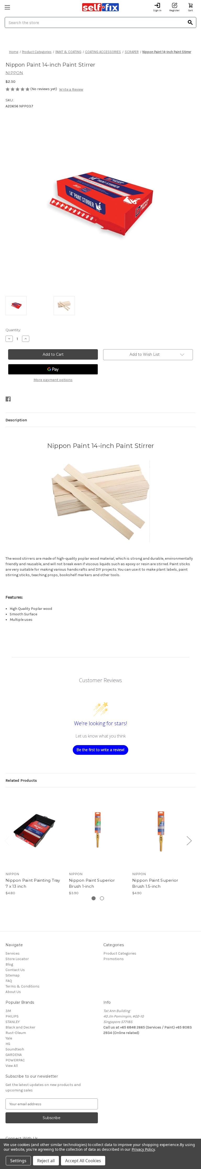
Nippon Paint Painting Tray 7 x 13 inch (32, 883)
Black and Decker (20, 1027)
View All (11, 1065)
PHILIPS (12, 1016)
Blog (9, 964)
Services (12, 953)
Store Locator (17, 959)
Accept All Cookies (83, 1161)
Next (189, 841)
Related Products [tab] (21, 780)
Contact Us (15, 970)
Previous (7, 841)
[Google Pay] (53, 369)
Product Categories (119, 953)
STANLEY (12, 1022)
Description (16, 420)
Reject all (46, 1161)
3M (8, 1011)
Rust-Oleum (15, 1033)
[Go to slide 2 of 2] (102, 898)
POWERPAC (15, 1060)
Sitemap (12, 975)
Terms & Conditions (22, 986)
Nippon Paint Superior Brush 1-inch (92, 883)
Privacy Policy (143, 1149)
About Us (13, 992)
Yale (8, 1038)
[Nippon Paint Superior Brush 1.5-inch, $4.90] (161, 831)
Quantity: (13, 330)
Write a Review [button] (71, 89)
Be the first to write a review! (100, 749)
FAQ (8, 981)
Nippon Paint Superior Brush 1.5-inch (155, 883)
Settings (18, 1161)
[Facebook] (8, 399)
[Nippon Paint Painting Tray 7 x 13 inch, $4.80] (34, 831)
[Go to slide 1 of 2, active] (94, 898)
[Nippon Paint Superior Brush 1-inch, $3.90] (98, 831)
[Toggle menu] (7, 7)
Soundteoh (14, 1049)
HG (7, 1044)
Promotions (113, 959)
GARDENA (13, 1055)
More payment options (53, 380)
